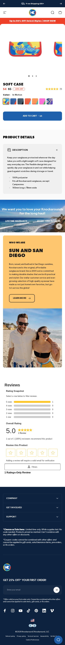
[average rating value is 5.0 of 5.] (53, 89)
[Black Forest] (21, 101)
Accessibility (44, 636)
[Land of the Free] (13, 101)
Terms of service (33, 636)
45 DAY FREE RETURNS (48, 221)
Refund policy (10, 636)
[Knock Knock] (28, 101)
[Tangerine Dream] (35, 101)
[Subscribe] (57, 590)
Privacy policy (21, 636)
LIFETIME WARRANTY (16, 221)
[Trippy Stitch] (50, 101)
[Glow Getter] (42, 101)
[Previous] (4, 3)
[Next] (60, 3)
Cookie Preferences (32, 640)
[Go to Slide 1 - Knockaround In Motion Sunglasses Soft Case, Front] (29, 76)
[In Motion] (6, 101)
